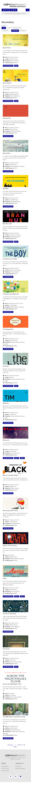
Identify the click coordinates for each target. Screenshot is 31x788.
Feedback (18, 766)
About (4, 763)
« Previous (10, 745)
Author (9, 27)
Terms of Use (5, 768)
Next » (15, 747)
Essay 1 (16, 458)
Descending (15, 30)
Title (4, 27)
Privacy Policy (5, 770)
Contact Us (19, 763)
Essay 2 (22, 458)
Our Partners (5, 766)
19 (18, 745)
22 (24, 745)
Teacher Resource (8, 65)
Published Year (17, 27)
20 (20, 745)
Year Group (5, 30)
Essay (16, 65)
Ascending (22, 30)
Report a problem (20, 768)
